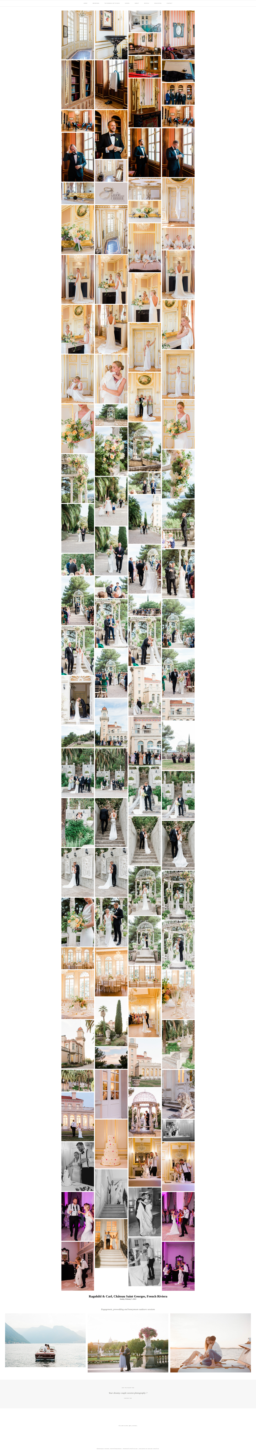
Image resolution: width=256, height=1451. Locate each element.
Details (146, 3)
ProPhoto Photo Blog (130, 1448)
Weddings (96, 3)
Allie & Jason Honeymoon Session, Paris (127, 1343)
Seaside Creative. (153, 1448)
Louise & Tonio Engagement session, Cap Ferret (210, 1343)
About (137, 3)
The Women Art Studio (112, 3)
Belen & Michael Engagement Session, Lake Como (45, 1340)
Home (85, 3)
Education (158, 3)
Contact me (128, 1398)
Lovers (127, 3)
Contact (169, 3)
